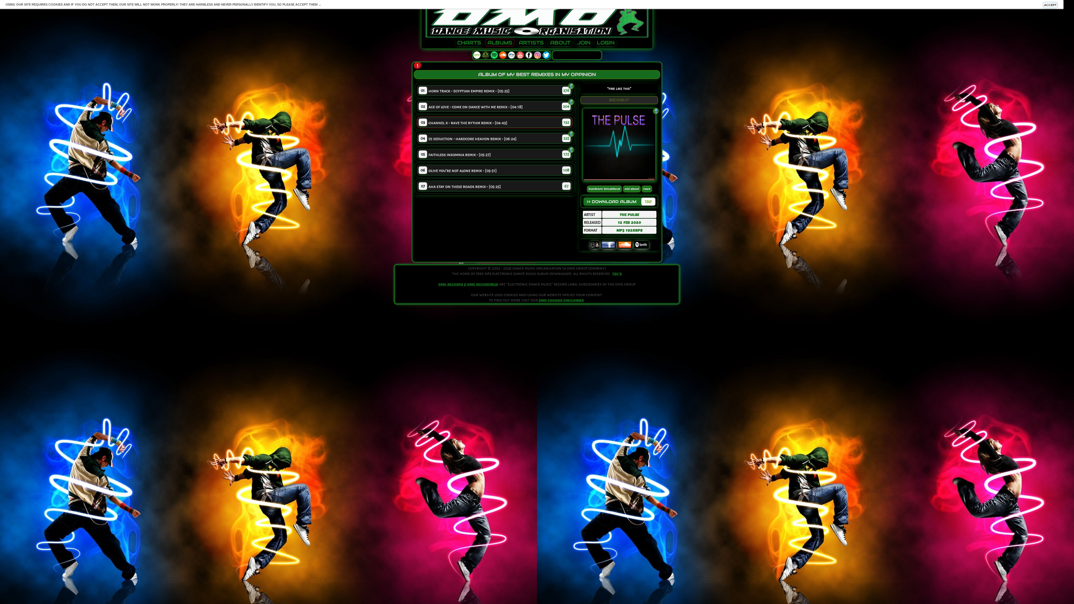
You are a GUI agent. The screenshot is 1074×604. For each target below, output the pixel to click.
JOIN (583, 43)
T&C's (617, 274)
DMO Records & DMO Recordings (468, 284)
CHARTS (469, 43)
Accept (1050, 5)
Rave (647, 189)
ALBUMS (499, 43)
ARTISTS (531, 43)
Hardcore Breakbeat (604, 189)
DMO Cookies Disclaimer (561, 300)
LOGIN (605, 43)
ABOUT (560, 43)
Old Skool (632, 189)
